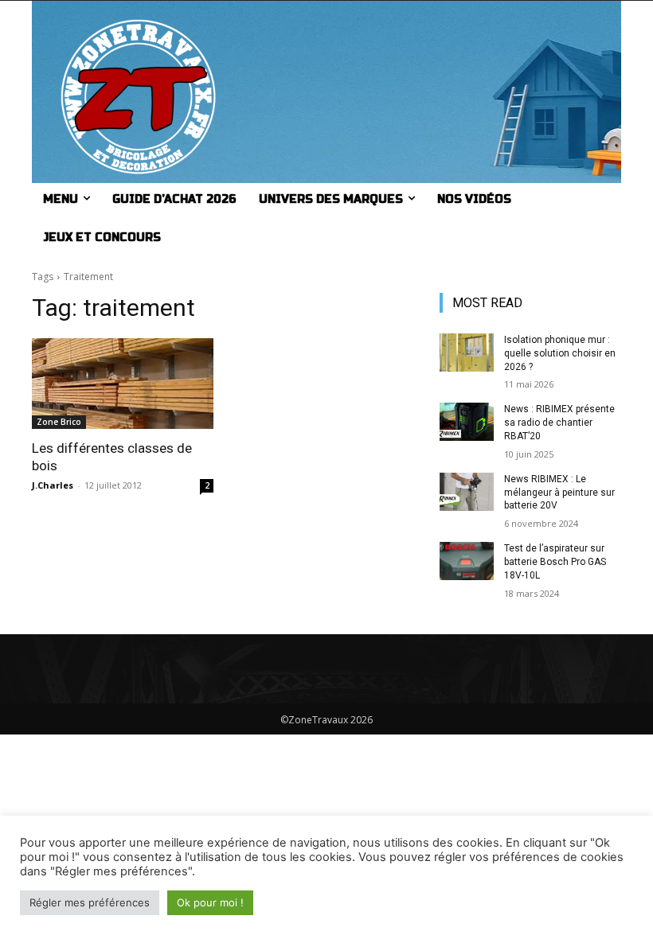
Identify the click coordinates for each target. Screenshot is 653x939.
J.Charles (52, 485)
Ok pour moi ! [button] (210, 902)
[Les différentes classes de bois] (122, 383)
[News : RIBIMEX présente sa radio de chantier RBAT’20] (467, 422)
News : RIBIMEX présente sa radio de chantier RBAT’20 (559, 422)
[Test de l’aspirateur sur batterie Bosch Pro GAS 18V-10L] (467, 561)
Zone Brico (59, 421)
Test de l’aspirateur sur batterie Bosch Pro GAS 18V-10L (555, 562)
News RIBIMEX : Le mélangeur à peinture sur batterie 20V (559, 492)
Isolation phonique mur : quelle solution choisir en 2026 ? (560, 353)
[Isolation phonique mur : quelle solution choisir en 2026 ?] (467, 352)
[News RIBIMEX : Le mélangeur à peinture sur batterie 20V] (467, 492)
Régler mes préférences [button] (89, 902)
